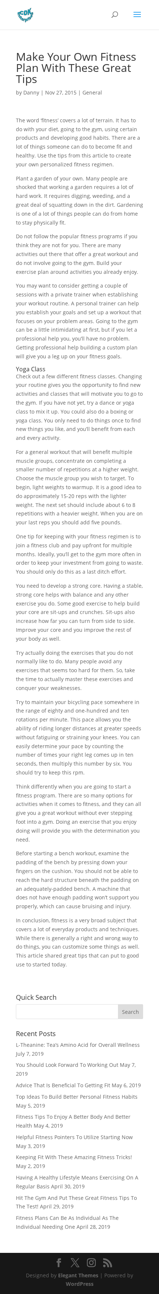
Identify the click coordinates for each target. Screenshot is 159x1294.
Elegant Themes (78, 1275)
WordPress (80, 1283)
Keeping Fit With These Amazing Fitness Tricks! (74, 1157)
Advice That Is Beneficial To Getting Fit (63, 1085)
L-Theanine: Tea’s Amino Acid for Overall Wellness (78, 1044)
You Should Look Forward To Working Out (67, 1064)
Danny (31, 92)
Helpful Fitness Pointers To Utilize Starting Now (74, 1137)
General (92, 92)
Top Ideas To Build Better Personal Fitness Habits (77, 1096)
